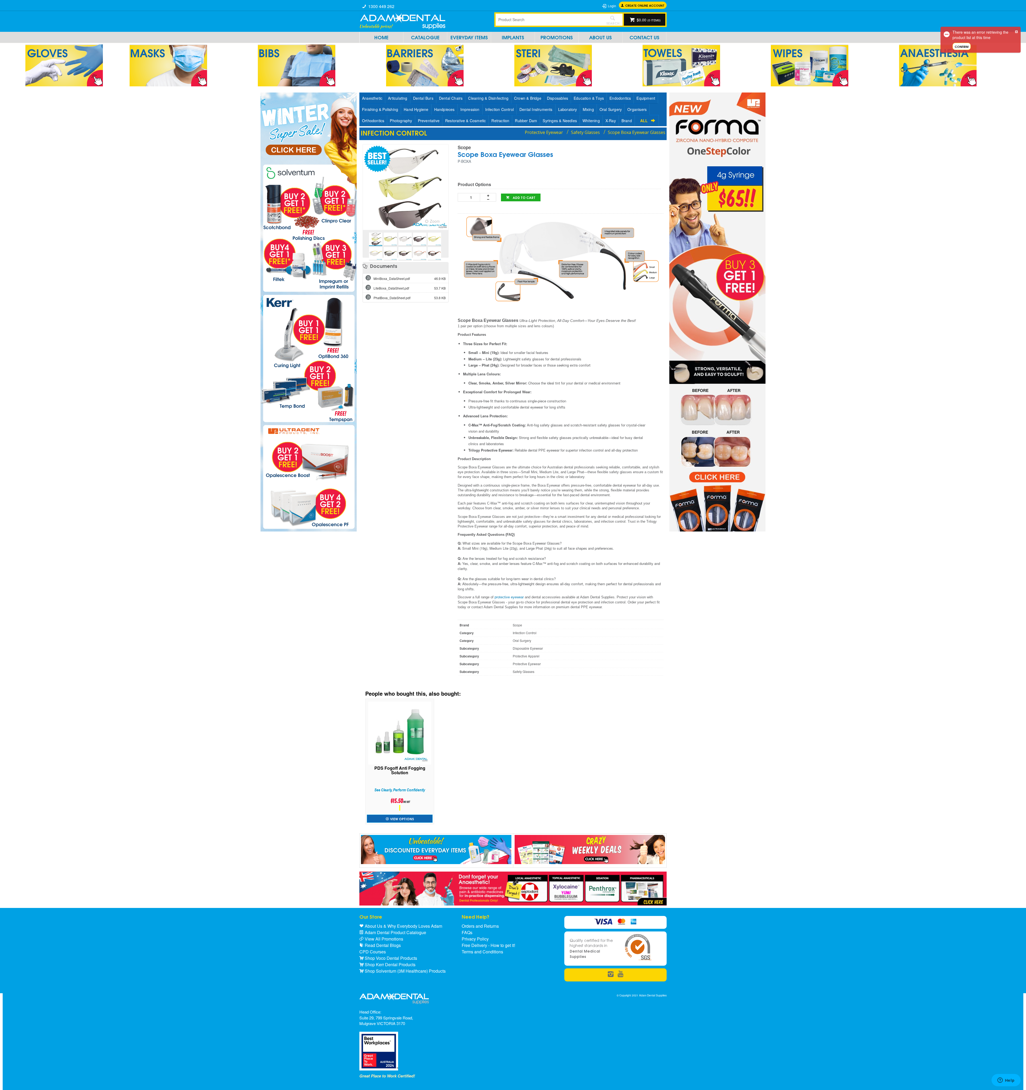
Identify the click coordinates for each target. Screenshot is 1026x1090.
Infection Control (499, 109)
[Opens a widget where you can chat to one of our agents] (1006, 1080)
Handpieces (444, 109)
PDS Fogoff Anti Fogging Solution (399, 771)
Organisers (637, 109)
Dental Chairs (451, 98)
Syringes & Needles (560, 120)
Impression (470, 109)
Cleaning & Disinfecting (488, 98)
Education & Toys (589, 98)
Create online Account (644, 5)
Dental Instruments (536, 109)
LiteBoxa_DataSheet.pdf (410, 288)
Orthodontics (373, 120)
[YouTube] (620, 974)
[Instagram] (610, 974)
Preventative (429, 120)
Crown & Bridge (527, 98)
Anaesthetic (372, 98)
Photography (401, 120)
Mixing (588, 109)
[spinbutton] (470, 197)
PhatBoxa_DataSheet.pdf (410, 297)
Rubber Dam (526, 120)
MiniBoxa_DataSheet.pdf (410, 278)
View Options (402, 818)
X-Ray (610, 120)
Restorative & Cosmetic (465, 120)
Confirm (962, 46)
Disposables (557, 98)
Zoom (435, 221)
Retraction (500, 120)
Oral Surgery (611, 109)
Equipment (645, 98)
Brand (626, 120)
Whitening (591, 120)
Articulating (397, 98)
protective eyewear (509, 597)
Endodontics (620, 98)
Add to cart (523, 197)
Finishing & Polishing (380, 109)
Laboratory (567, 109)
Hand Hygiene (416, 109)
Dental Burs (423, 98)
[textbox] (549, 19)
